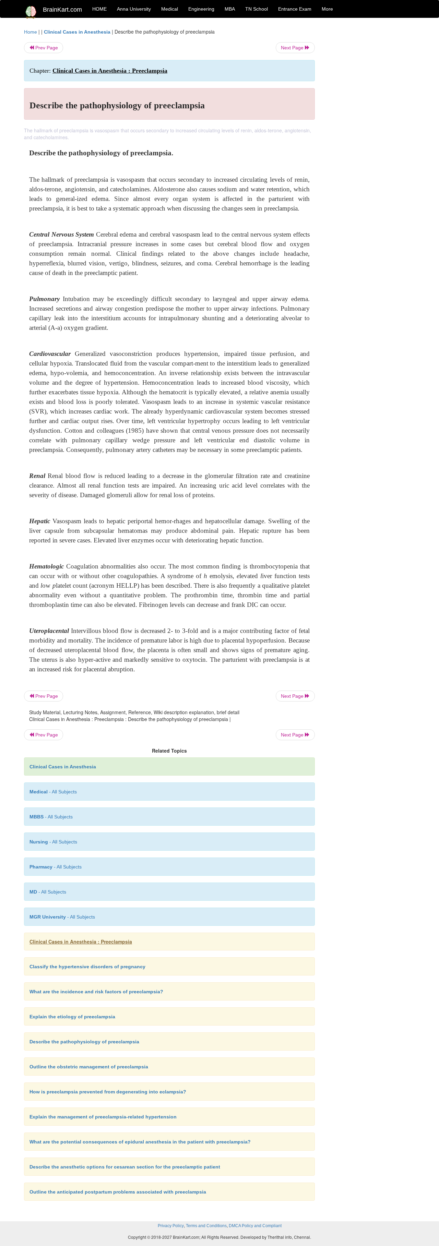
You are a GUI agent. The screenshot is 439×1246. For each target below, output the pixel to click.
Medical (169, 9)
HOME (99, 9)
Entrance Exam (294, 9)
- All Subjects (53, 791)
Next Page (293, 47)
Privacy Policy (171, 1225)
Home (30, 32)
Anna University (134, 9)
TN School (256, 9)
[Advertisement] (370, 131)
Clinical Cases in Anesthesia (77, 32)
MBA (230, 9)
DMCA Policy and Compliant (255, 1225)
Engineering (201, 9)
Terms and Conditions (206, 1225)
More (327, 9)
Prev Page (46, 47)
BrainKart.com (62, 9)
